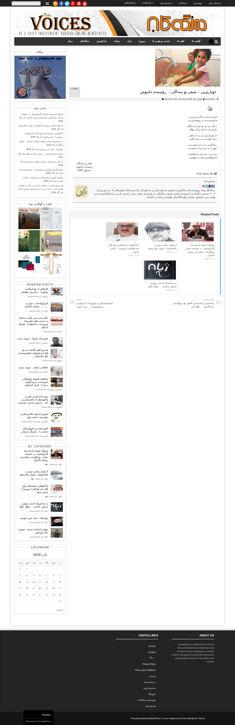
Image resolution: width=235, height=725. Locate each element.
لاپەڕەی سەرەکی (211, 41)
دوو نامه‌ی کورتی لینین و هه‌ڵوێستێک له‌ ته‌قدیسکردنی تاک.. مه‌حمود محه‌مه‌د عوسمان (33, 399)
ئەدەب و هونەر (162, 41)
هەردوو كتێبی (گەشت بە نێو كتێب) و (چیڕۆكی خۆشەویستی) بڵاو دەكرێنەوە (33, 353)
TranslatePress (44, 721)
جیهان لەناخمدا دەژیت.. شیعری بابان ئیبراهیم (44, 154)
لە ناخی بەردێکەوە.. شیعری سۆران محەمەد (45, 162)
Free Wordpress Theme (194, 718)
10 (60, 582)
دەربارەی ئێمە (166, 3)
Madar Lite (175, 718)
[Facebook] (61, 3)
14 (34, 582)
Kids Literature (180, 99)
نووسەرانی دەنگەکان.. (146, 700)
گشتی (197, 41)
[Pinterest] (79, 3)
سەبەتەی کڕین (149, 688)
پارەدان (152, 676)
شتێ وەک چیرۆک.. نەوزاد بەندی (33, 338)
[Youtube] (85, 3)
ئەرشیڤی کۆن (215, 3)
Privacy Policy (149, 664)
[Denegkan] (117, 35)
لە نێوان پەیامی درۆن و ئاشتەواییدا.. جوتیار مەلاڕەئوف (40, 125)
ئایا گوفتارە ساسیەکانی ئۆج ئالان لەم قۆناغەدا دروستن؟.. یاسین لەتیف (123, 248)
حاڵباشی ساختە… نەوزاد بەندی (33, 367)
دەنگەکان (84, 41)
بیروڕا (142, 41)
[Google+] (73, 3)
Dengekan (210, 99)
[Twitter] (67, 3)
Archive (130, 3)
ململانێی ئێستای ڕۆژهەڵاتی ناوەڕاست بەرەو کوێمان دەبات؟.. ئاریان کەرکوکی (35, 382)
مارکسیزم (102, 41)
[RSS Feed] (55, 3)
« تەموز (60, 609)
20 (40, 588)
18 (53, 588)
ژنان (129, 41)
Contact (147, 3)
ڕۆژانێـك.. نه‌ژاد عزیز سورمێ (51, 149)
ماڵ (151, 657)
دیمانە (117, 41)
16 (20, 582)
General (168, 99)
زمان (70, 41)
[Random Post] (47, 4)
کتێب (181, 41)
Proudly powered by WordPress (146, 718)
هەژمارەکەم (150, 706)
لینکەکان (182, 3)
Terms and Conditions (145, 670)
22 (27, 588)
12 (46, 582)
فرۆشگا (152, 694)
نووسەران (197, 3)
